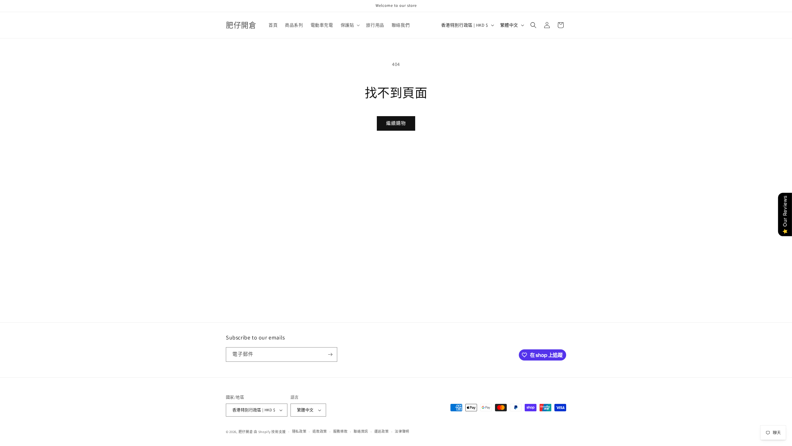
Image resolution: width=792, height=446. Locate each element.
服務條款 (340, 431)
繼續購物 (396, 123)
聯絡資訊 (361, 431)
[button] (350, 25)
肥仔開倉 (246, 432)
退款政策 (319, 431)
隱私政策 (299, 431)
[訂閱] (330, 354)
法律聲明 (402, 431)
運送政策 (381, 431)
